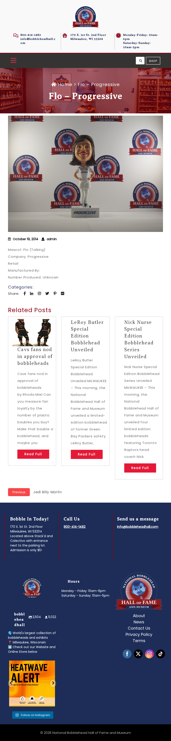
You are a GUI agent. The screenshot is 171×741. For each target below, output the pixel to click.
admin (52, 239)
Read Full (33, 454)
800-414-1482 (30, 35)
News (139, 622)
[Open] (32, 683)
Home (65, 84)
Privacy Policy (139, 634)
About (139, 615)
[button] (13, 60)
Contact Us (139, 628)
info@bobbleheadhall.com (137, 526)
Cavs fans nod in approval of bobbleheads (35, 356)
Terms (139, 640)
